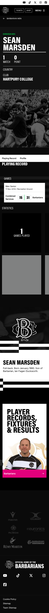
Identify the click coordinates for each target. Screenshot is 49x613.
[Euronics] (35, 529)
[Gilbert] (35, 516)
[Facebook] (46, 2)
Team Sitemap (9, 607)
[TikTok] (30, 2)
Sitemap (7, 603)
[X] (35, 2)
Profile (23, 158)
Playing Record (9, 158)
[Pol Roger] (13, 529)
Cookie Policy (9, 599)
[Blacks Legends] (35, 542)
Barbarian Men (14, 18)
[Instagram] (40, 2)
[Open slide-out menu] (40, 10)
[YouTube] (24, 2)
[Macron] (13, 516)
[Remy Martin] (13, 542)
